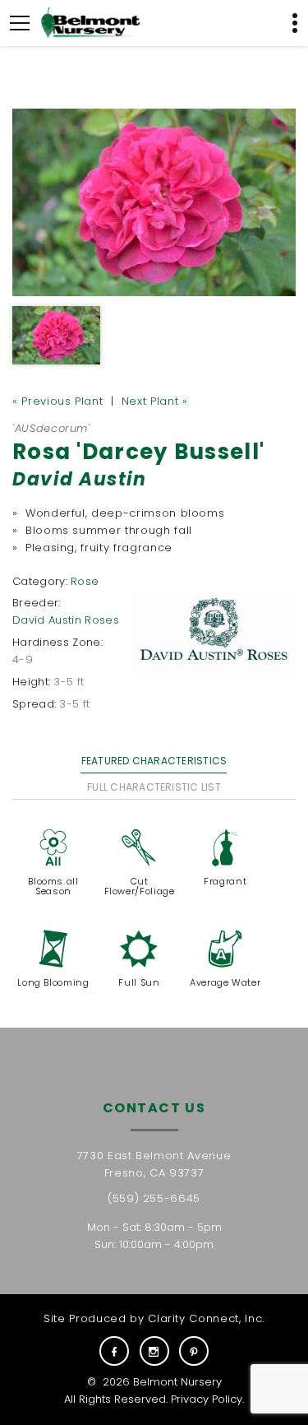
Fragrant (225, 881)
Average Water (225, 982)
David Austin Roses (65, 620)
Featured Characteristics (154, 761)
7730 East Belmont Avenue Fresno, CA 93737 (154, 1164)
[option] (154, 202)
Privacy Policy (206, 1399)
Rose (85, 581)
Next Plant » (155, 401)
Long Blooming (53, 982)
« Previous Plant (57, 401)
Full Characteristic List (154, 787)
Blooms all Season (53, 886)
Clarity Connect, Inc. (206, 1318)
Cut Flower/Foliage (139, 886)
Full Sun (138, 982)
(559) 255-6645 (154, 1198)
